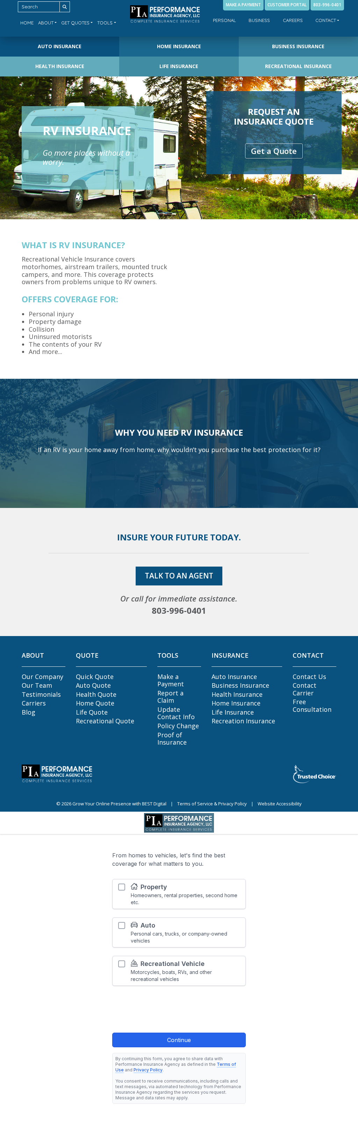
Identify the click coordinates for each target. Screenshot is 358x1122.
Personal (224, 20)
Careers (293, 20)
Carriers (34, 703)
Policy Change (178, 726)
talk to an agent (179, 576)
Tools (105, 22)
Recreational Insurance (298, 66)
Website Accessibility (280, 803)
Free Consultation (312, 705)
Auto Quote (93, 685)
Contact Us (309, 676)
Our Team (37, 685)
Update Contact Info (176, 713)
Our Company (42, 676)
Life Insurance (178, 66)
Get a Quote (274, 151)
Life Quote (92, 712)
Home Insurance (179, 46)
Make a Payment (170, 680)
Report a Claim (170, 697)
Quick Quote (95, 676)
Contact (325, 20)
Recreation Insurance (243, 721)
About (45, 22)
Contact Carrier (304, 689)
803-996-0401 (179, 610)
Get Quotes (75, 22)
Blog (28, 712)
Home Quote (95, 703)
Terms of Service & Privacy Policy (212, 803)
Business (259, 20)
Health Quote (96, 694)
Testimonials (41, 694)
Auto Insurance (59, 46)
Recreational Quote (105, 721)
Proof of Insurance (172, 739)
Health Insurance (59, 66)
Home (27, 22)
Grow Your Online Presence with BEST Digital (119, 803)
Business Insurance (298, 46)
